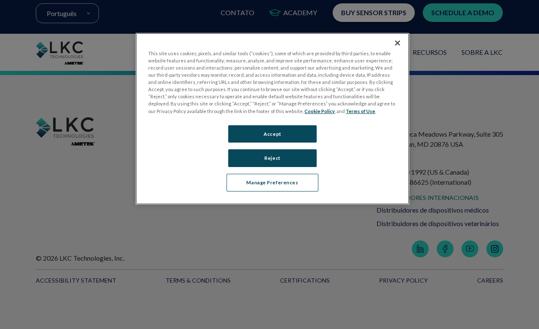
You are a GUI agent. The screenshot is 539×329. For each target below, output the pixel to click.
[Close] (397, 43)
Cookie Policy (319, 111)
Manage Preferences (272, 182)
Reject (272, 158)
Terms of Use (360, 111)
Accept (272, 134)
